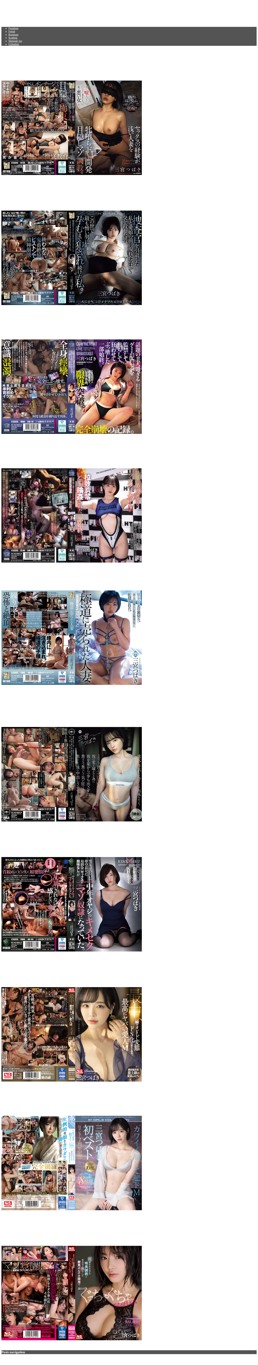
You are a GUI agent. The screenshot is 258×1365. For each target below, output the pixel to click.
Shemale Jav (15, 40)
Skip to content (9, 2)
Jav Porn (12, 11)
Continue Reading (11, 180)
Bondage (13, 34)
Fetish (11, 31)
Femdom (13, 28)
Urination (13, 44)
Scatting (12, 37)
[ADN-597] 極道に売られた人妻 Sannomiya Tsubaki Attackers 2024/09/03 (91, 576)
